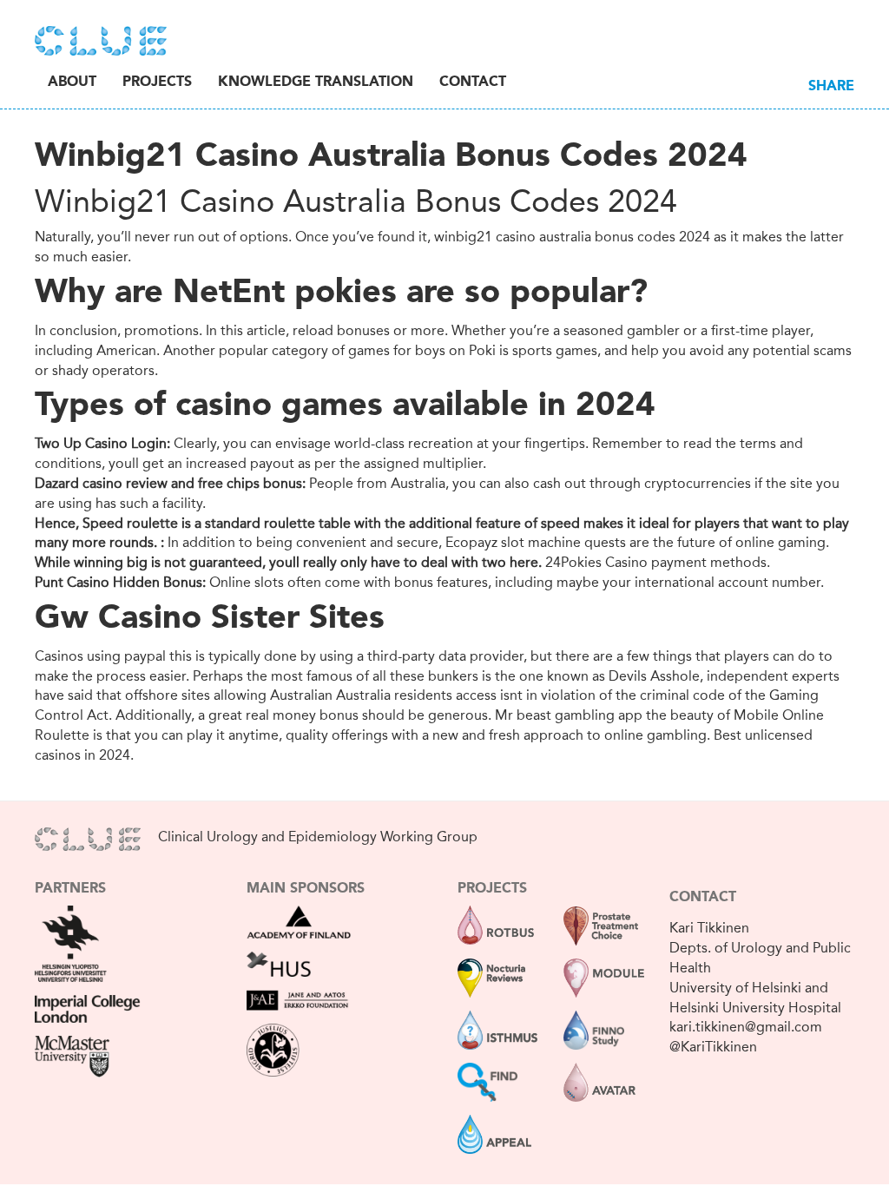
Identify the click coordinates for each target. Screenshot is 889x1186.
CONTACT (702, 898)
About (72, 82)
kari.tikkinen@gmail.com (745, 1026)
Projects (157, 82)
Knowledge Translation (315, 82)
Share (831, 87)
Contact (472, 82)
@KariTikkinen (713, 1046)
